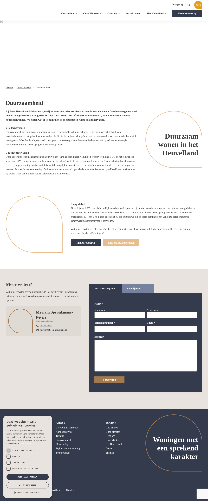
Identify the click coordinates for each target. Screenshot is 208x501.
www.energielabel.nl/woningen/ (87, 233)
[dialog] (27, 457)
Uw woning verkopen (67, 427)
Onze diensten (91, 13)
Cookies (69, 490)
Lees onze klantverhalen (121, 242)
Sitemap (110, 452)
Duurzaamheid (63, 440)
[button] (27, 492)
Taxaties (60, 435)
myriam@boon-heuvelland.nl (53, 330)
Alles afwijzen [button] (27, 485)
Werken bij (177, 4)
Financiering (62, 444)
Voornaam (99, 310)
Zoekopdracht (63, 452)
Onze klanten (133, 13)
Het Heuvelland (155, 13)
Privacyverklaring (53, 490)
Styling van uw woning (68, 448)
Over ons (112, 13)
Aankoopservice (64, 431)
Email (151, 322)
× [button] (48, 419)
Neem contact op (187, 13)
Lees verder (25, 443)
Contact (110, 448)
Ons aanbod (68, 13)
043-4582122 (46, 325)
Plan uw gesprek (86, 242)
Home (9, 87)
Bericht (99, 336)
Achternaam (153, 310)
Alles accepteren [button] (28, 476)
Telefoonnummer (104, 322)
